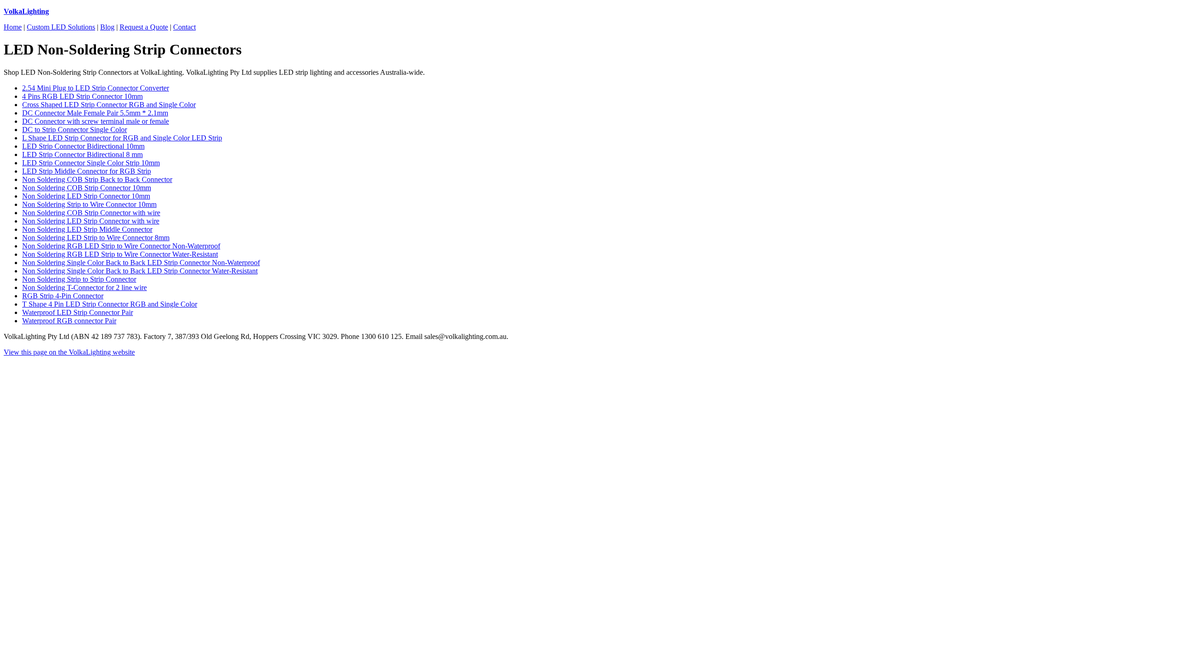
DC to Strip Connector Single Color (74, 129)
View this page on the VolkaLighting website (69, 352)
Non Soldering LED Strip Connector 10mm (86, 196)
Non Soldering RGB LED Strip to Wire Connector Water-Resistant (120, 254)
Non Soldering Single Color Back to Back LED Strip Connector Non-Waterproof (141, 262)
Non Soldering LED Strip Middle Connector (87, 229)
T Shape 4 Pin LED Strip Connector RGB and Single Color (109, 304)
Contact (184, 27)
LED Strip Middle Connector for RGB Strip (86, 171)
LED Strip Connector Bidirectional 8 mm (82, 154)
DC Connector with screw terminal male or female (95, 121)
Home (13, 27)
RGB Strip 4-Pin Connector (62, 296)
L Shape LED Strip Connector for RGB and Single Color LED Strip (122, 138)
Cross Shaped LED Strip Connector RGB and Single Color (109, 105)
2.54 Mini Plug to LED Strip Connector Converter (95, 88)
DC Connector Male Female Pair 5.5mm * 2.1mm (95, 113)
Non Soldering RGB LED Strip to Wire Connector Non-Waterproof (121, 246)
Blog (107, 27)
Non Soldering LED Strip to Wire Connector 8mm (95, 238)
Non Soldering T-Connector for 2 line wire (84, 287)
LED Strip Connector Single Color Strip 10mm (91, 163)
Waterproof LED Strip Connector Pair (77, 312)
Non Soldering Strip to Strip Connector (79, 279)
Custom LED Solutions (61, 27)
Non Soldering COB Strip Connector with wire (91, 213)
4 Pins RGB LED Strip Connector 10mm (82, 96)
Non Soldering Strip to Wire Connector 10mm (89, 204)
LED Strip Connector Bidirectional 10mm (83, 146)
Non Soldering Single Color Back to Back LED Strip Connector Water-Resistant (140, 271)
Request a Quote (144, 27)
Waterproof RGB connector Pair (69, 321)
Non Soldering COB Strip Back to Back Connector (97, 179)
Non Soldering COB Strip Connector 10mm (86, 188)
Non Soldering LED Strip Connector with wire (90, 221)
